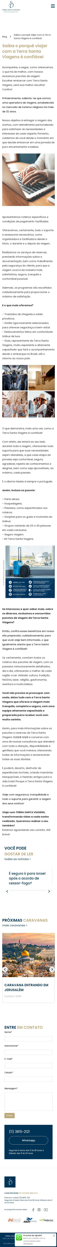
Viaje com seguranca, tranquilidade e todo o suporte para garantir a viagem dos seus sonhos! (26, 799)
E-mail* (8, 1058)
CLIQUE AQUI (20, 737)
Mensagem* (11, 1088)
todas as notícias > (17, 859)
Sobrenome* (11, 1045)
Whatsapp (28, 1140)
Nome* (8, 1032)
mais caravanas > (14, 925)
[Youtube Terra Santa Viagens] (46, 1210)
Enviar (9, 1115)
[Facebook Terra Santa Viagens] (33, 1210)
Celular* (8, 1072)
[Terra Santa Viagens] (11, 6)
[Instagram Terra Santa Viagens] (39, 1210)
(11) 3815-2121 (19, 1131)
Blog (4, 36)
